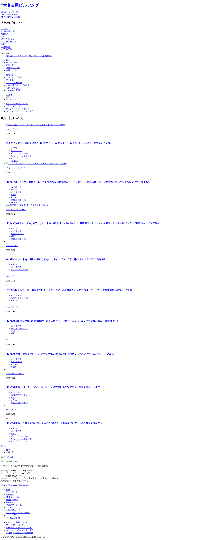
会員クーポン (12, 70)
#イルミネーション (19, 329)
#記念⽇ (14, 189)
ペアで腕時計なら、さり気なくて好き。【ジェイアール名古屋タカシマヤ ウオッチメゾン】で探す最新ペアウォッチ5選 (69, 290)
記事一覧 (10, 65)
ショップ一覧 (12, 62)
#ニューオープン (8, 41)
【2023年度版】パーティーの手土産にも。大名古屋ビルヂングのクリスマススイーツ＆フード (55, 387)
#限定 (13, 195)
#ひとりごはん (7, 39)
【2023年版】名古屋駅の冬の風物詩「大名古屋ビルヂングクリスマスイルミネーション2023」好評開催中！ (62, 320)
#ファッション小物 (19, 153)
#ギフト (4, 29)
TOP (8, 60)
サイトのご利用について (17, 104)
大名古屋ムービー (14, 83)
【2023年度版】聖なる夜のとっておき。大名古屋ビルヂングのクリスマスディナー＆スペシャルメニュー (61, 354)
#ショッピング (17, 234)
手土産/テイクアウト (15, 374)
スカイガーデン (13, 307)
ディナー (10, 340)
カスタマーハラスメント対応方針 (21, 111)
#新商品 (14, 161)
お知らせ (10, 75)
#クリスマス (6, 49)
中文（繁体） (46, 56)
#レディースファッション (22, 156)
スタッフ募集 (12, 88)
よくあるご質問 (13, 90)
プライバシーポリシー (16, 106)
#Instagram (5, 47)
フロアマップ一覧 (14, 77)
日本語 (9, 56)
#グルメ (14, 197)
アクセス (10, 80)
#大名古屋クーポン (19, 200)
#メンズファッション (20, 158)
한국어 (24, 56)
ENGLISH (16, 56)
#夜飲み (4, 34)
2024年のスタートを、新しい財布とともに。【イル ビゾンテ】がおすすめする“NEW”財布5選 (55, 259)
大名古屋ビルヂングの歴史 (18, 85)
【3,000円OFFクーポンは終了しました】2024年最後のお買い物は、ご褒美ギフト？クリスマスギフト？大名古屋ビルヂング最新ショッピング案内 (82, 223)
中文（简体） (34, 56)
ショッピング (12, 129)
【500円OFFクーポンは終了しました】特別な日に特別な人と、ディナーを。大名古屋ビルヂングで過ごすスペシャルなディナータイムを (78, 182)
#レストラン (6, 36)
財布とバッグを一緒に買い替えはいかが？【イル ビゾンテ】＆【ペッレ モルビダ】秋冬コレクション (59, 143)
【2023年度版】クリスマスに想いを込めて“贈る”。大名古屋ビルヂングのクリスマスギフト (54, 423)
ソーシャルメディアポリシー (19, 109)
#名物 (3, 44)
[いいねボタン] (7, 138)
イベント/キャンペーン (16, 168)
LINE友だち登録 (13, 68)
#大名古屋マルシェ (9, 31)
